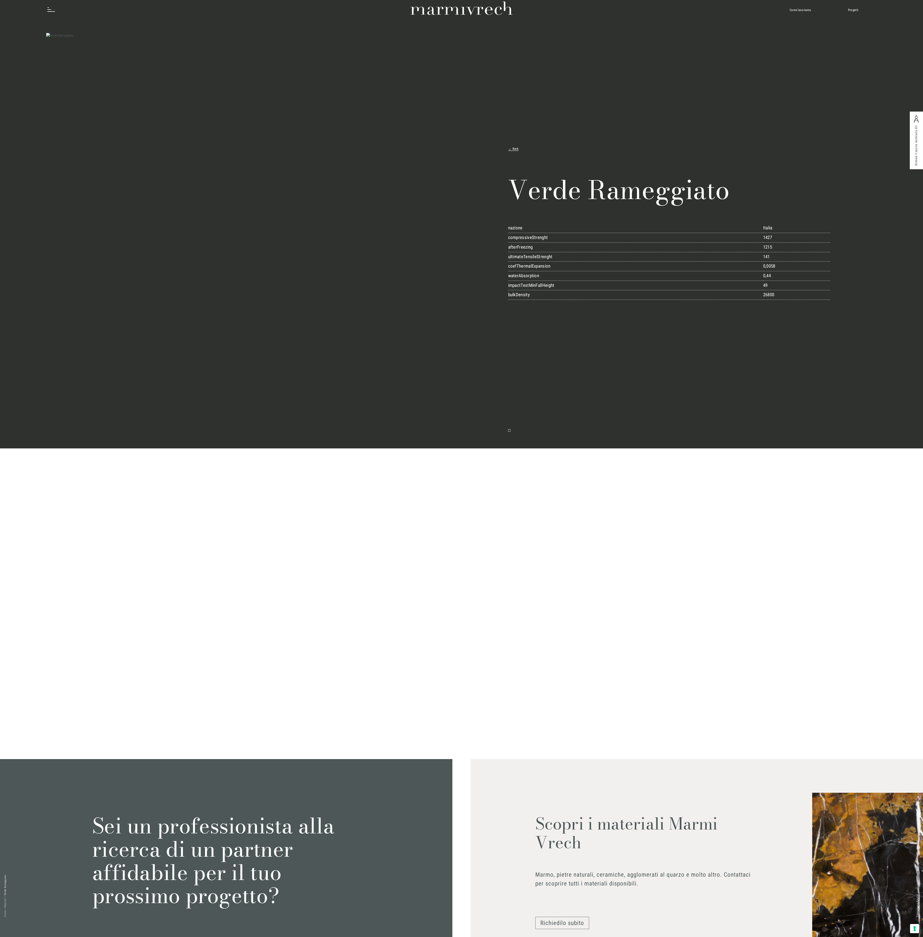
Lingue (917, 875)
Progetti (853, 10)
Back (515, 149)
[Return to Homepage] (461, 8)
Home (5, 913)
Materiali (5, 903)
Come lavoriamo (800, 10)
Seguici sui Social (917, 905)
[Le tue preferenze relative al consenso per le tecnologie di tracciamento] (914, 928)
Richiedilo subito (562, 922)
